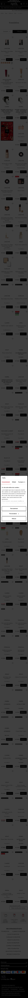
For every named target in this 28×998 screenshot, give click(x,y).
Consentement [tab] (6, 482)
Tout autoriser (14, 508)
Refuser (14, 518)
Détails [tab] (14, 482)
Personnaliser (13, 513)
